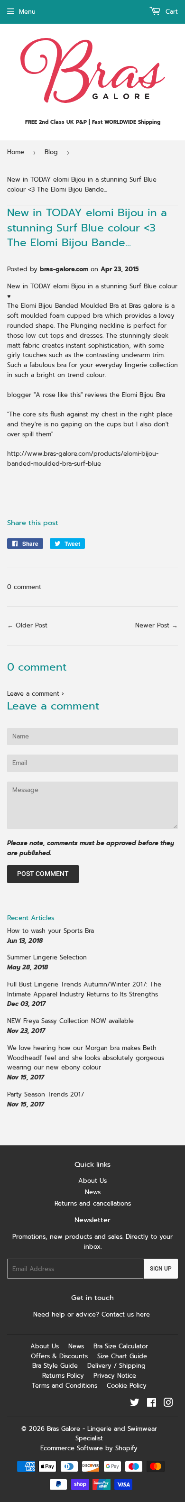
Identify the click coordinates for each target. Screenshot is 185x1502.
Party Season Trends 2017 (45, 1094)
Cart (170, 11)
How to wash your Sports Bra (50, 930)
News (93, 1192)
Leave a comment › (35, 693)
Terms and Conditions (64, 1385)
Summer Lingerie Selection (47, 957)
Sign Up (161, 1268)
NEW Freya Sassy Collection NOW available (70, 1020)
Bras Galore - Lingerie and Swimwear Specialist (102, 1433)
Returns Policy (63, 1375)
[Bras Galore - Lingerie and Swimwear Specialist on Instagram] (168, 1404)
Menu (27, 11)
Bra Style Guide (55, 1365)
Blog (51, 152)
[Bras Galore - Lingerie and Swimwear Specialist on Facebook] (152, 1404)
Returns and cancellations (93, 1203)
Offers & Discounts (59, 1356)
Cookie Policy (127, 1385)
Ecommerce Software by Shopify (89, 1448)
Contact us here (127, 1314)
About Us (92, 1180)
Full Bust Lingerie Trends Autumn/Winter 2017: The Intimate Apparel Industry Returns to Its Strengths (84, 989)
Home (15, 152)
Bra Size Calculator (120, 1346)
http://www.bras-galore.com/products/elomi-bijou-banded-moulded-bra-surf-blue (82, 458)
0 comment (24, 586)
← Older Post (27, 625)
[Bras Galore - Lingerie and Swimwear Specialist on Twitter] (134, 1404)
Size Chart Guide (122, 1356)
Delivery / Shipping (116, 1365)
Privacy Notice (114, 1375)
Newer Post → (156, 625)
